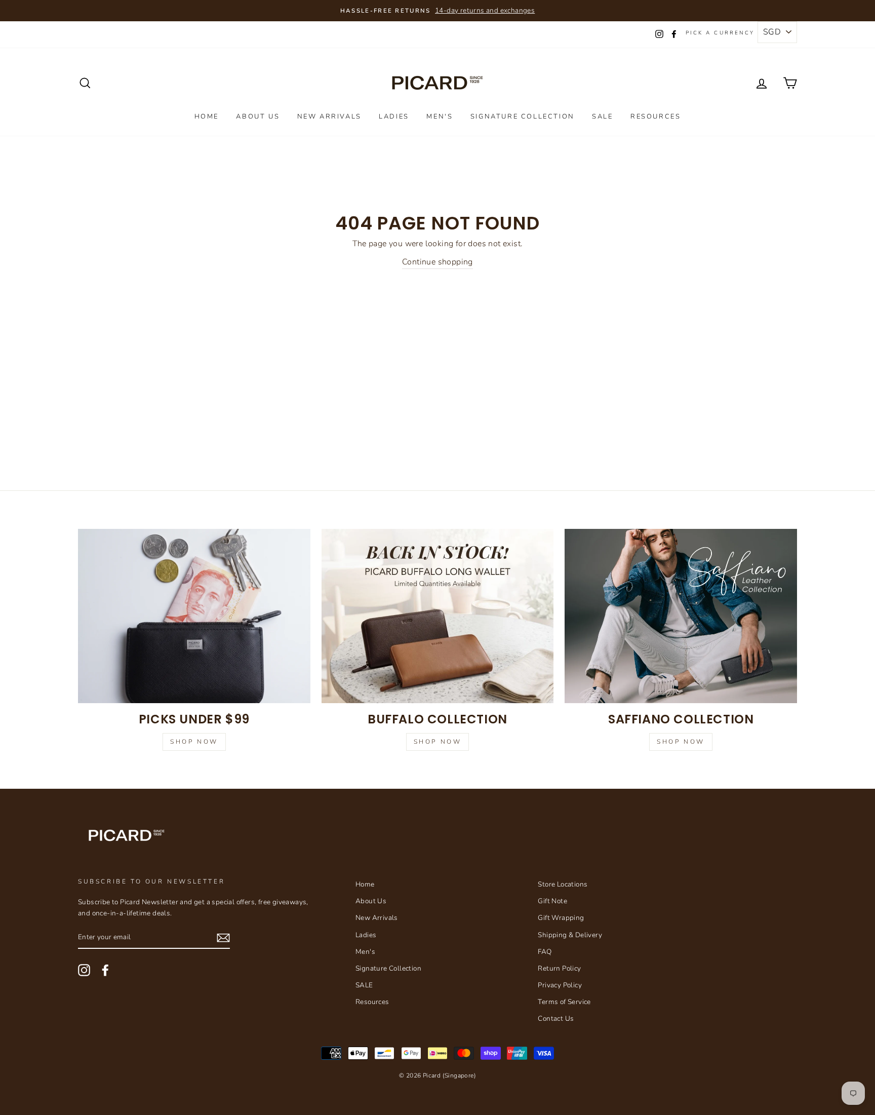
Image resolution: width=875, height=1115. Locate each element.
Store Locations (562, 884)
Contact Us (556, 1018)
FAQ (544, 951)
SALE (602, 116)
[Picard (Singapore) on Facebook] (105, 970)
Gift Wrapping (561, 917)
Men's (439, 116)
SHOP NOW (681, 742)
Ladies (394, 116)
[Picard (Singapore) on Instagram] (84, 970)
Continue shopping (437, 261)
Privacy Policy (560, 985)
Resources (655, 116)
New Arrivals (329, 116)
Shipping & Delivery (570, 935)
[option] (437, 10)
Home (206, 116)
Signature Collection (522, 116)
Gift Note (552, 901)
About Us (258, 116)
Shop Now (194, 742)
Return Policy (559, 968)
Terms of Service (564, 1002)
